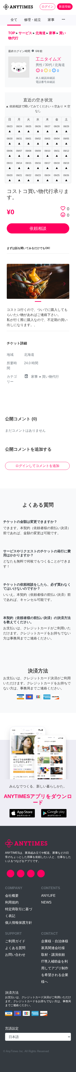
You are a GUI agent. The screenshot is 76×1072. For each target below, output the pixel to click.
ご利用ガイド (15, 941)
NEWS (46, 902)
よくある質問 (15, 948)
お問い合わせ (15, 954)
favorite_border (63, 208)
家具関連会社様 (53, 948)
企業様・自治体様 (54, 941)
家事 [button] (51, 20)
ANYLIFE (48, 895)
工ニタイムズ (48, 59)
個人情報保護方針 (18, 922)
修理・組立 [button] (32, 20)
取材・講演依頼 (53, 954)
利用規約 (12, 902)
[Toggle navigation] (5, 14)
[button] (11, 283)
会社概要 (12, 895)
